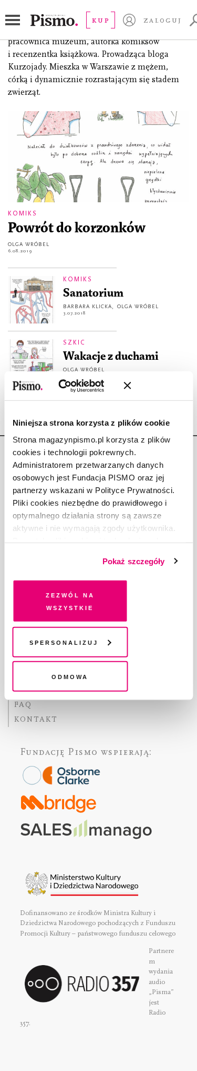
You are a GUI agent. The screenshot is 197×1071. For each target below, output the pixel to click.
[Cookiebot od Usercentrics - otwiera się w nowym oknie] (73, 385)
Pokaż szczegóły (133, 560)
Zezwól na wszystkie (70, 601)
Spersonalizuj (63, 641)
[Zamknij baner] (154, 385)
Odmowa (69, 676)
